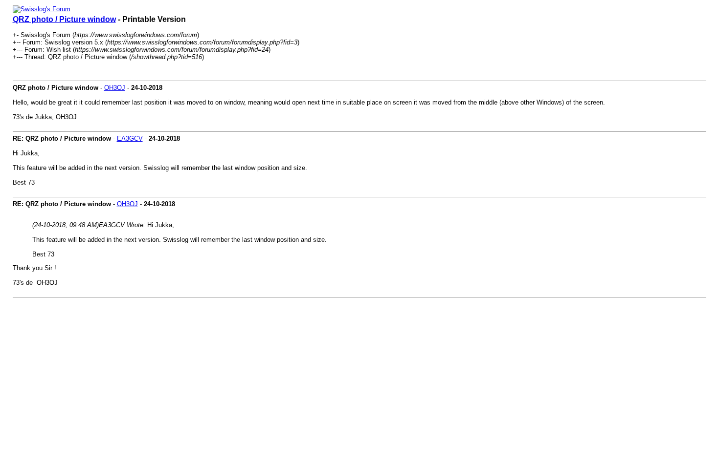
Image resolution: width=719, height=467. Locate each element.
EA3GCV (130, 138)
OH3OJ (114, 87)
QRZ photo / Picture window (64, 19)
